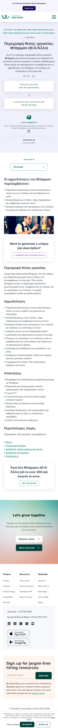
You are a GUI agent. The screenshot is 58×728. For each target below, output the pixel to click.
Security (6, 602)
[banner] (29, 249)
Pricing (6, 581)
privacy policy (38, 693)
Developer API (26, 591)
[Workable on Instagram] (32, 624)
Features (7, 586)
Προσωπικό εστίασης (16, 445)
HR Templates (20, 30)
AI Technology (9, 591)
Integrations (8, 597)
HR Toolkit (8, 30)
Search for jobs (26, 597)
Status (40, 602)
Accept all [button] (27, 724)
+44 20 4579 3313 (38, 617)
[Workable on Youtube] (21, 624)
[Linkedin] (28, 131)
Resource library (26, 586)
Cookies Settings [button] (13, 724)
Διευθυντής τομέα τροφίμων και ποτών (24, 449)
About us (42, 581)
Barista (9, 442)
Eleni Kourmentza (29, 122)
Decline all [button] (43, 724)
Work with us (43, 586)
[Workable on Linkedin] (9, 624)
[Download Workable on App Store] (18, 633)
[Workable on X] (26, 624)
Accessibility (43, 597)
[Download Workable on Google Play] (18, 642)
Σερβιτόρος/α (12, 456)
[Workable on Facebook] (15, 624)
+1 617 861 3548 (24, 611)
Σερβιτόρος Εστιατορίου (17, 452)
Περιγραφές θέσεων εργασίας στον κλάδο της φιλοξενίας (29, 33)
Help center (25, 581)
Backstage (42, 591)
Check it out (29, 8)
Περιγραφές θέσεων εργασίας (40, 30)
